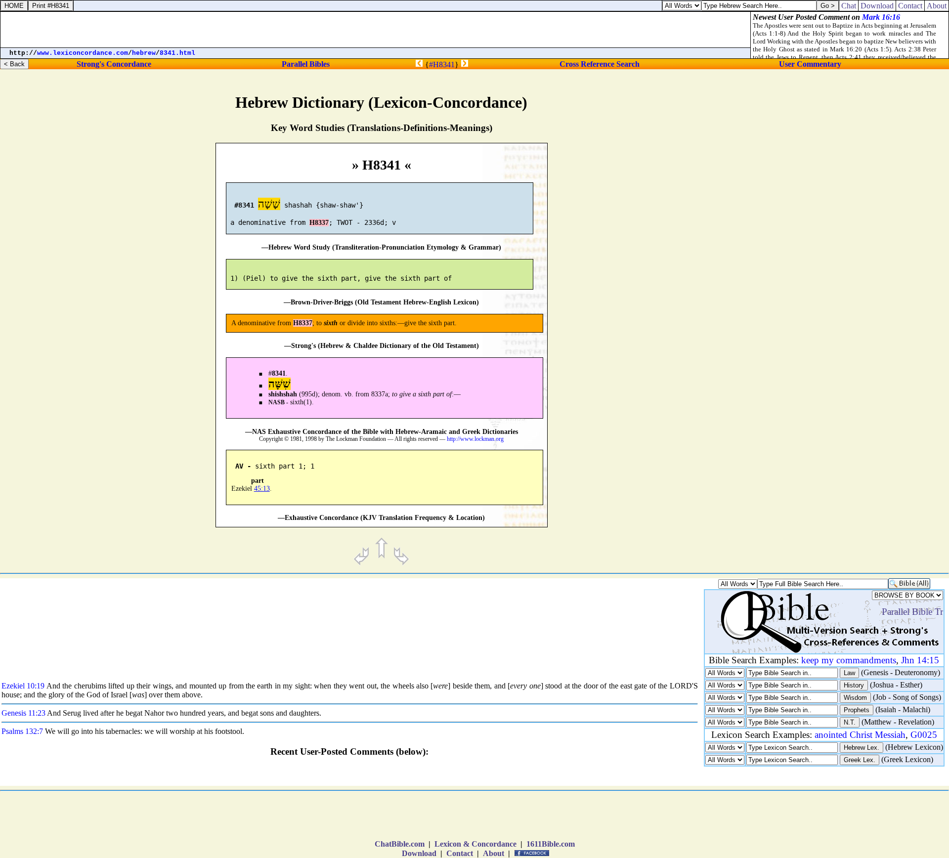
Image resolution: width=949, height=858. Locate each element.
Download (419, 853)
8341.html (177, 53)
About (493, 853)
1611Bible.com (550, 844)
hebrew (144, 53)
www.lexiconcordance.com (82, 53)
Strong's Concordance (114, 64)
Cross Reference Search (600, 64)
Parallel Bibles (306, 64)
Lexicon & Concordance (475, 844)
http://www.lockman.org (475, 439)
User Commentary (810, 64)
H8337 (319, 222)
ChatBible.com (400, 844)
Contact (459, 853)
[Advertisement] (856, 418)
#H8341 (442, 64)
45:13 (262, 488)
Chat (848, 5)
